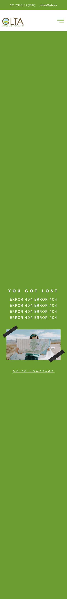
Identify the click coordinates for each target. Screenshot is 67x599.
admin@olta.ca (48, 5)
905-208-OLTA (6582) (22, 5)
